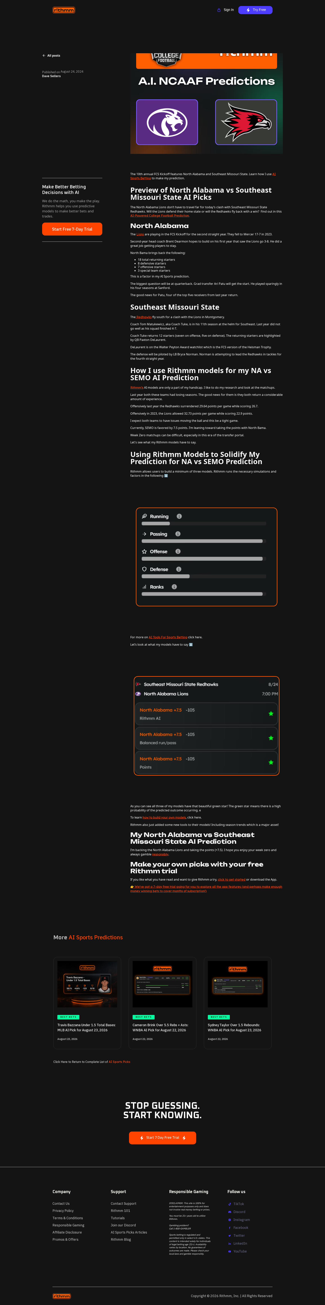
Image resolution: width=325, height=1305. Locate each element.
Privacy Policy (63, 1210)
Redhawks (144, 317)
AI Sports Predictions (96, 937)
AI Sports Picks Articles (129, 1232)
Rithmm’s (136, 387)
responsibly (160, 854)
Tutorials (118, 1218)
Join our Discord (123, 1225)
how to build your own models (164, 817)
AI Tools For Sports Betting (168, 637)
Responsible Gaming (68, 1225)
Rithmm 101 (120, 1210)
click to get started (231, 879)
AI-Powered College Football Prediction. (159, 215)
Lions (140, 234)
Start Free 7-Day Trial (72, 229)
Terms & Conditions (67, 1218)
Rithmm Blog (121, 1239)
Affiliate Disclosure (67, 1232)
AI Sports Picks (119, 1062)
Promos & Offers (65, 1239)
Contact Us (61, 1203)
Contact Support (123, 1203)
